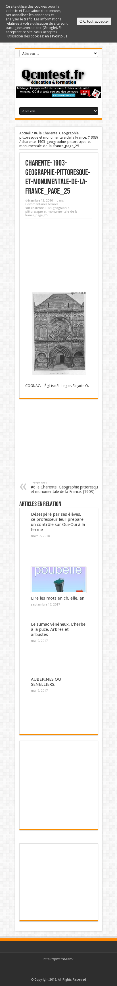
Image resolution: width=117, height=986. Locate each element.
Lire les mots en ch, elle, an (57, 598)
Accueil (25, 133)
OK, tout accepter (94, 21)
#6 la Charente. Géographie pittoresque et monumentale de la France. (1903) (58, 135)
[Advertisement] (58, 253)
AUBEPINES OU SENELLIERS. (46, 682)
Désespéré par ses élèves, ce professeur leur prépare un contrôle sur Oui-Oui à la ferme (58, 522)
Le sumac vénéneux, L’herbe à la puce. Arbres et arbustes (58, 629)
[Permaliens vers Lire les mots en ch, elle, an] (59, 579)
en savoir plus (56, 36)
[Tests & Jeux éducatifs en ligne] (58, 76)
